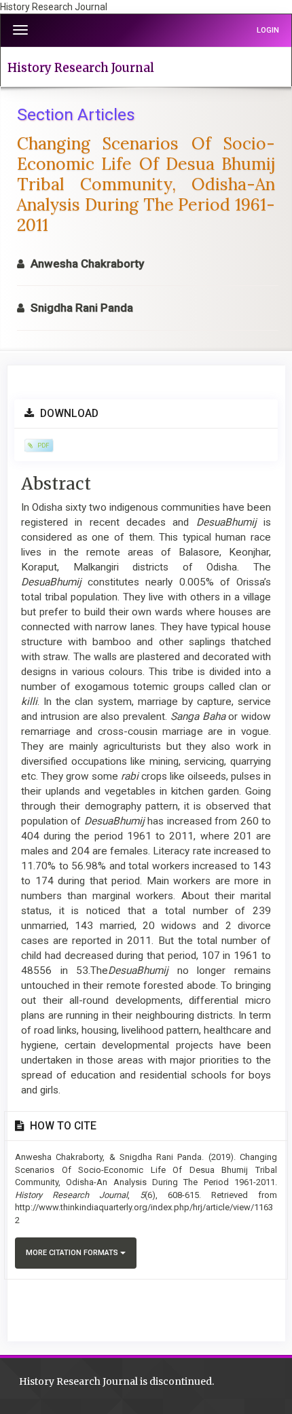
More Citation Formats (73, 1252)
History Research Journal (80, 67)
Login (268, 30)
